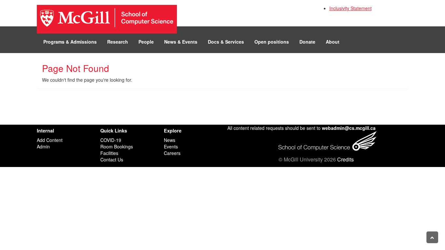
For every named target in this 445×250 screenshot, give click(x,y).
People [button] (146, 41)
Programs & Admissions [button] (70, 41)
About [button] (332, 41)
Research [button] (117, 41)
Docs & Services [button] (226, 41)
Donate (307, 41)
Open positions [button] (271, 41)
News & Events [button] (180, 41)
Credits (345, 159)
